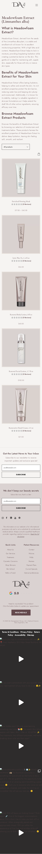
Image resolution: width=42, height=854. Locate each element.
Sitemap (30, 635)
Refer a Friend (10, 573)
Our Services (10, 553)
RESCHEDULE (21, 612)
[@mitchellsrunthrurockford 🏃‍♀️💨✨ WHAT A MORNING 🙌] (21, 789)
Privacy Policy (26, 632)
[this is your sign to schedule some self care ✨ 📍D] (21, 659)
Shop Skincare (10, 565)
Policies (31, 553)
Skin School (10, 569)
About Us (10, 549)
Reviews (31, 561)
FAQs (31, 557)
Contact (31, 549)
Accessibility (20, 635)
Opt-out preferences (31, 573)
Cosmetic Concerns (11, 561)
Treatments (10, 557)
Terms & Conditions (10, 632)
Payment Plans (31, 565)
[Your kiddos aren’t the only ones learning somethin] (21, 746)
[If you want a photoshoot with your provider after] (21, 702)
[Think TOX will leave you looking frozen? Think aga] (21, 833)
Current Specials (31, 569)
